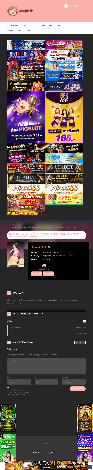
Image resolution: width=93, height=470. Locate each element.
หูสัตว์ (51, 25)
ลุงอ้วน (59, 25)
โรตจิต (24, 25)
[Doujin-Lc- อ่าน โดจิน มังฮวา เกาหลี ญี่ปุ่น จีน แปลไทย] (20, 11)
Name (9, 377)
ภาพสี (19, 31)
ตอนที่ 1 (11, 333)
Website (65, 377)
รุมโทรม (33, 25)
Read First (36, 274)
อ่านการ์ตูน (54, 444)
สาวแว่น (10, 31)
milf (60, 256)
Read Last (48, 274)
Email (37, 377)
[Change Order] (43, 314)
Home (9, 225)
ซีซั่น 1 (9, 321)
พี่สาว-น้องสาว (12, 25)
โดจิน (71, 256)
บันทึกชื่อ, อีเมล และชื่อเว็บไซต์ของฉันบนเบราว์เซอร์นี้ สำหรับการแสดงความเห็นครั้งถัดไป (18, 392)
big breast (17, 225)
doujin (55, 256)
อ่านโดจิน (39, 444)
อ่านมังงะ (46, 444)
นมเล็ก (42, 25)
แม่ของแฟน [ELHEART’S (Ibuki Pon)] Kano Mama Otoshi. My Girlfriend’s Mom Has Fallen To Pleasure (42, 227)
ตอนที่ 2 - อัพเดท (14, 328)
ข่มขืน (27, 31)
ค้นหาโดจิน (74, 6)
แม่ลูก (65, 256)
